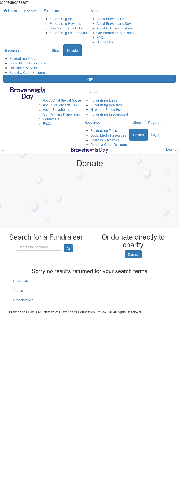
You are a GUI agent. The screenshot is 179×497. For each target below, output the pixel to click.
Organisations (23, 299)
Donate (133, 254)
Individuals (20, 281)
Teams (18, 290)
